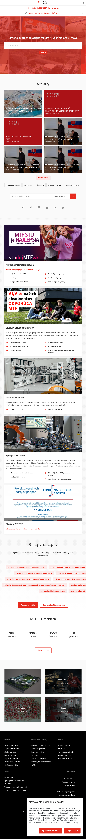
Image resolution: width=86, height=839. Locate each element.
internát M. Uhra (10, 755)
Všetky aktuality (13, 185)
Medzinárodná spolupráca (40, 745)
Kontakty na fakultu (65, 758)
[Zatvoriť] (2, 2)
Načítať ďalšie (43, 178)
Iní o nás (7, 784)
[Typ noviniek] (60, 196)
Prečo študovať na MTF (18, 274)
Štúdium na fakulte (11, 745)
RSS (73, 789)
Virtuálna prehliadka (55, 342)
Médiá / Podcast (72, 185)
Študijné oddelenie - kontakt (20, 282)
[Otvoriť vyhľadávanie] (83, 2)
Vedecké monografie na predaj (15, 787)
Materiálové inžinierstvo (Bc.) (53, 591)
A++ (72, 778)
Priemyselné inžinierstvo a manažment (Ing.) (34, 573)
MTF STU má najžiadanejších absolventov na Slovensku (63, 351)
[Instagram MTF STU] (39, 207)
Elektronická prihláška (12, 762)
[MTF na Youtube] (47, 207)
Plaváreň (43, 52)
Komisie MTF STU (64, 755)
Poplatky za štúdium (11, 749)
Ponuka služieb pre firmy (18, 477)
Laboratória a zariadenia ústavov (22, 473)
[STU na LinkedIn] (55, 207)
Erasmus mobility (37, 752)
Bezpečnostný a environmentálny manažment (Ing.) (28, 579)
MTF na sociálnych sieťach (19, 346)
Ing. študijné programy (56, 278)
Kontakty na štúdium (11, 765)
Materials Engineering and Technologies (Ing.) (26, 567)
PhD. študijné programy (56, 282)
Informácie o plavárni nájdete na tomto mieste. (23, 529)
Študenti (40, 185)
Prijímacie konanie (11, 758)
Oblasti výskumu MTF (55, 409)
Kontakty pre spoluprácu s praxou (60, 479)
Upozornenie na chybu (67, 795)
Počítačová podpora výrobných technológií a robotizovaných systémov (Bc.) (34, 585)
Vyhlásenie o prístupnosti (66, 792)
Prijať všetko (72, 831)
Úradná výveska (54, 185)
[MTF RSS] (63, 207)
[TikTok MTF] (23, 207)
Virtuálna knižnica (16, 409)
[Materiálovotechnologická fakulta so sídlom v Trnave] (42, 2)
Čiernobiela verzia (68, 782)
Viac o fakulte (43, 650)
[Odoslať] (73, 196)
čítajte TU (24, 269)
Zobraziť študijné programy (54, 605)
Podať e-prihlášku (28, 605)
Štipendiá (34, 755)
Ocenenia (28, 185)
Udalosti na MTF (10, 777)
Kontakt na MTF (15, 350)
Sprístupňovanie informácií (14, 780)
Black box (61, 749)
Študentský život (10, 752)
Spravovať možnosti (50, 831)
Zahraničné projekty (38, 758)
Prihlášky (13, 278)
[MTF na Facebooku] (31, 207)
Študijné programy (54, 346)
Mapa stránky (70, 785)
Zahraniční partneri (38, 749)
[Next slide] (80, 449)
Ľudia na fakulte (64, 745)
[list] (43, 185)
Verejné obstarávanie (66, 752)
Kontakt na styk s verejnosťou (15, 790)
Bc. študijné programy (56, 274)
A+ (68, 778)
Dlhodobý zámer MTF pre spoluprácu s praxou (61, 474)
